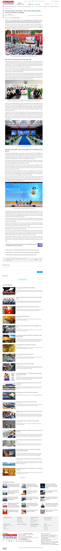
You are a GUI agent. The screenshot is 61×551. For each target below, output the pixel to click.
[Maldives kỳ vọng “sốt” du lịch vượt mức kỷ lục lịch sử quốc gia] (9, 415)
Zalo (30, 1)
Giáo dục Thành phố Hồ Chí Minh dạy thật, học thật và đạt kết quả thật (13, 492)
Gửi (39, 271)
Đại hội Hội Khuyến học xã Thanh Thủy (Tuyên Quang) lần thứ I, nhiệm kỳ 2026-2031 (32, 505)
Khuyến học (14, 6)
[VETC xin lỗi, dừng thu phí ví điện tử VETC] (9, 358)
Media (56, 6)
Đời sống (4, 526)
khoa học (25, 258)
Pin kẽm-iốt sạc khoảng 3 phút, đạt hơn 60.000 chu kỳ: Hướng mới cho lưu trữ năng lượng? (52, 486)
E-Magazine (46, 527)
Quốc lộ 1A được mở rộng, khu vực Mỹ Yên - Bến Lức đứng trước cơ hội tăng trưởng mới (28, 450)
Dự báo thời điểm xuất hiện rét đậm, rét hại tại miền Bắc (27, 420)
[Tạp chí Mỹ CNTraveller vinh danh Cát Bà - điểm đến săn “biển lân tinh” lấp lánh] (9, 339)
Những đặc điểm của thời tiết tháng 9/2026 (25, 363)
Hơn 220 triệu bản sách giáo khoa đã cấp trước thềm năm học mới (29, 440)
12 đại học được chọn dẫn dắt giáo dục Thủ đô (52, 511)
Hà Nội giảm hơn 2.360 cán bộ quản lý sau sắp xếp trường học (32, 492)
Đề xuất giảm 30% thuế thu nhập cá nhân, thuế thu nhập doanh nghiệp (33, 498)
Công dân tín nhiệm (33, 525)
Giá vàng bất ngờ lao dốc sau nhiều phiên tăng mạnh (27, 392)
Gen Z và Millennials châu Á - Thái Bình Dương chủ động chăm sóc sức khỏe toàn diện (29, 374)
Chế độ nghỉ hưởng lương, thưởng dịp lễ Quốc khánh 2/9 (27, 306)
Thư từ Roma (32, 522)
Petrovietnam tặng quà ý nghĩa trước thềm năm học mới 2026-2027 (29, 298)
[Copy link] (3, 15)
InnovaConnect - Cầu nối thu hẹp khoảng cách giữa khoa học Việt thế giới (22, 252)
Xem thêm (23, 477)
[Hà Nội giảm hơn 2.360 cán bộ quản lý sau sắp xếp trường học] (23, 492)
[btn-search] (57, 4)
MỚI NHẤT (32, 4)
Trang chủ (4, 8)
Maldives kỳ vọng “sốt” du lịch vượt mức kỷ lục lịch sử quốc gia (29, 411)
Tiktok (38, 1)
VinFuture (12, 258)
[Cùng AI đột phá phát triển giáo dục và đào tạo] (23, 512)
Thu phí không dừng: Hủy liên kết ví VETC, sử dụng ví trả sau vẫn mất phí (28, 383)
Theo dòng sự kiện (7, 6)
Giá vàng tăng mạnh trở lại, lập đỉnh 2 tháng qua (26, 344)
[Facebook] (3, 11)
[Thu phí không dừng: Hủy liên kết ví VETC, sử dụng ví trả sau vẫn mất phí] (9, 386)
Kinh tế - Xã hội (34, 6)
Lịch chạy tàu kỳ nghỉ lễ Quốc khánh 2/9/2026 (25, 287)
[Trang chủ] (3, 6)
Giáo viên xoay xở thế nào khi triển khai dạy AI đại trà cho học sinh (52, 498)
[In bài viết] (3, 17)
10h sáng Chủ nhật (33, 526)
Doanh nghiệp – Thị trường (7, 525)
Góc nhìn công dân (50, 6)
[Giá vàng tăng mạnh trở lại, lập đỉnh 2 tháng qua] (9, 348)
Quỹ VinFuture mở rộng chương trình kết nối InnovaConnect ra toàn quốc (22, 250)
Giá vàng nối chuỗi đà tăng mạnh (23, 316)
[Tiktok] (14, 541)
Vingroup (8, 258)
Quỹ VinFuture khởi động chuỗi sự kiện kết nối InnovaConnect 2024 (21, 254)
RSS (3, 541)
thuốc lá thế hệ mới (19, 258)
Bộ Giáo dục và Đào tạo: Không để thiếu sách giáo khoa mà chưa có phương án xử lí (32, 486)
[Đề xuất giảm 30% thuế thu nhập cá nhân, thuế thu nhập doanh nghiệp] (23, 499)
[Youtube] (11, 541)
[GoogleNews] (16, 541)
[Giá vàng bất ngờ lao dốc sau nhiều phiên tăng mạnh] (9, 396)
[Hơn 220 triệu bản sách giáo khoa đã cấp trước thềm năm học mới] (9, 443)
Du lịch (4, 527)
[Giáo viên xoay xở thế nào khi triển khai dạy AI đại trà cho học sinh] (42, 499)
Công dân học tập (20, 6)
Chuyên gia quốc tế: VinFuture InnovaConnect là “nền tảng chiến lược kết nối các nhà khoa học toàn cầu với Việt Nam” (21, 245)
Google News (42, 1)
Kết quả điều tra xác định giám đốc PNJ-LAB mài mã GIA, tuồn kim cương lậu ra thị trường (52, 505)
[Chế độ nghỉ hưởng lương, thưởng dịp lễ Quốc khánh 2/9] (9, 310)
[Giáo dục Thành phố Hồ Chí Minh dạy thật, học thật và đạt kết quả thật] (5, 492)
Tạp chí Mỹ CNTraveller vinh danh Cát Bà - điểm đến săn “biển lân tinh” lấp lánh (29, 336)
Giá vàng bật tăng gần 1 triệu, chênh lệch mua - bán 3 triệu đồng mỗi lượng (29, 469)
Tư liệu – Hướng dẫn (20, 522)
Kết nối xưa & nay (19, 521)
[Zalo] (3, 12)
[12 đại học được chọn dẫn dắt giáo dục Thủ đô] (42, 512)
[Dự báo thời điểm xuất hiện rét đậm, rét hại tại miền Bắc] (9, 424)
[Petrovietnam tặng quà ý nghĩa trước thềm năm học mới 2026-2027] (9, 301)
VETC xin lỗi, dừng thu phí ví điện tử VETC (24, 354)
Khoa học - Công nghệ (42, 6)
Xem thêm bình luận (23, 279)
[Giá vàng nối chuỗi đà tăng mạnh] (9, 320)
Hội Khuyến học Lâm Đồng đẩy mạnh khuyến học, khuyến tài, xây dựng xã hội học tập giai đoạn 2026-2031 (14, 505)
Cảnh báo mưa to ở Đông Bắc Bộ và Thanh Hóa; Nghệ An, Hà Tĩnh (28, 326)
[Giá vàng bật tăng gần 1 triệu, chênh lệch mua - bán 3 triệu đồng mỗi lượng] (9, 472)
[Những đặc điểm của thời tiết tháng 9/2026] (9, 367)
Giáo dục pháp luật (27, 6)
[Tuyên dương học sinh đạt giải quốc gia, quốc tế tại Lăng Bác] (9, 462)
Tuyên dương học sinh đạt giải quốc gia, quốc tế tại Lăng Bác (28, 458)
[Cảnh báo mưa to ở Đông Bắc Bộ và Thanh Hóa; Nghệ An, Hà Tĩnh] (9, 329)
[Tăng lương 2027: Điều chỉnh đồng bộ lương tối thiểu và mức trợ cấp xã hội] (9, 434)
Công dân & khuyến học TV (48, 525)
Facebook (26, 1)
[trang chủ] (13, 3)
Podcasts (45, 526)
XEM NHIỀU (38, 4)
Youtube (34, 1)
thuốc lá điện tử (9, 260)
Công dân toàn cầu (33, 521)
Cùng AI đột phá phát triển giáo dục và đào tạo (32, 511)
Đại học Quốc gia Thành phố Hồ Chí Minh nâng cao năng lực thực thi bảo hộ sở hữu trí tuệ (14, 486)
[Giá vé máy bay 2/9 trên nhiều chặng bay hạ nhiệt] (9, 405)
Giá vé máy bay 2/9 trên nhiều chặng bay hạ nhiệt (26, 401)
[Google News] (40, 15)
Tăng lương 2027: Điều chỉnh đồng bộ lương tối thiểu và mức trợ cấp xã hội (29, 431)
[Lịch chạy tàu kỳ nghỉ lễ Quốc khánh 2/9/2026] (9, 291)
